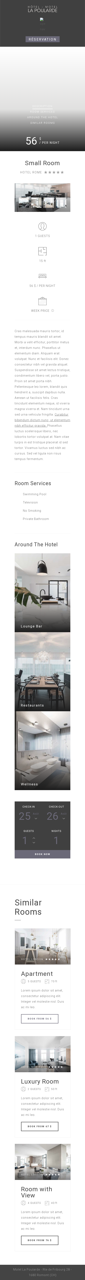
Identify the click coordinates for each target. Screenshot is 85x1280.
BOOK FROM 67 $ (40, 1126)
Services (42, 111)
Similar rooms (42, 122)
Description (42, 106)
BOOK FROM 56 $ (40, 1018)
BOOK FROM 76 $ (40, 1240)
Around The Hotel (42, 117)
